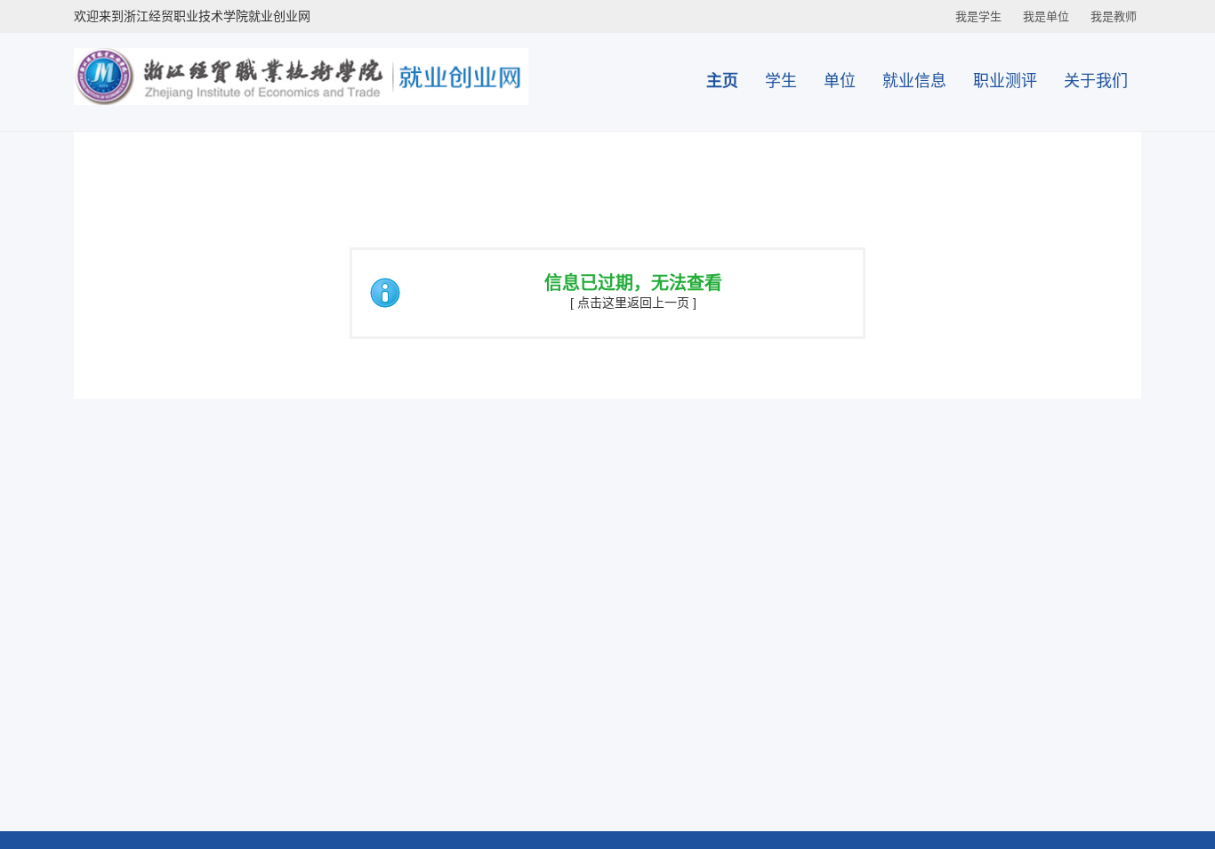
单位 (840, 81)
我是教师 (1113, 16)
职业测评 (1005, 81)
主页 (722, 81)
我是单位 (1046, 16)
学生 (781, 81)
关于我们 (1096, 81)
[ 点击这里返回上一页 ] (633, 302)
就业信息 (914, 81)
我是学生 (978, 16)
